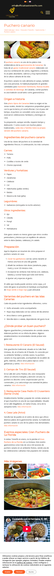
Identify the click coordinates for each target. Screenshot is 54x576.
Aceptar (7, 572)
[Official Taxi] (22, 12)
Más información (27, 363)
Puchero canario (19, 25)
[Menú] (46, 12)
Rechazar (19, 572)
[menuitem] (25, 1)
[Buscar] (40, 12)
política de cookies (24, 563)
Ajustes (31, 572)
